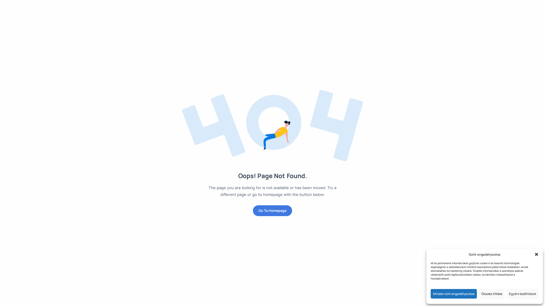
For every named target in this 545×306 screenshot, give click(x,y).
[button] (536, 254)
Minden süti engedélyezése (454, 294)
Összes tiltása (491, 294)
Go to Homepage (272, 210)
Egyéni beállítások (522, 294)
